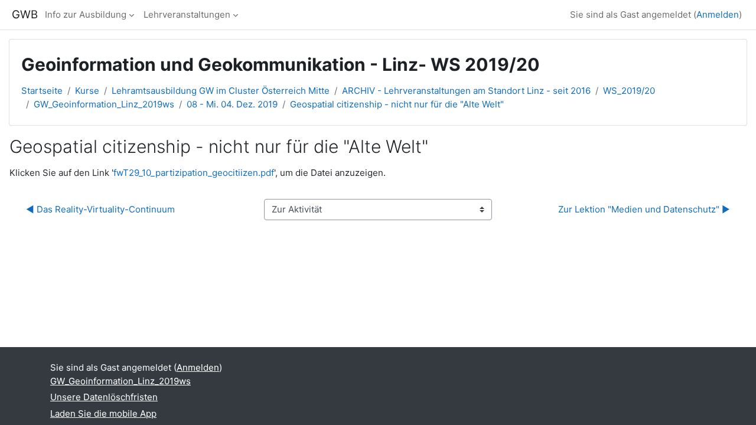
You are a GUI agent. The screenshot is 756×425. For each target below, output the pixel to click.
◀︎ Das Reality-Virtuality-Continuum (100, 209)
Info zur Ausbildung (85, 14)
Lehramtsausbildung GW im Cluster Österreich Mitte (221, 90)
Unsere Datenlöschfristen (104, 397)
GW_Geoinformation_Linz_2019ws (104, 104)
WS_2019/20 (629, 90)
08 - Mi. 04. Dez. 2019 (232, 104)
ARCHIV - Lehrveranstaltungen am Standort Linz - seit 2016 (466, 90)
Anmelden (717, 14)
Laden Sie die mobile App (103, 413)
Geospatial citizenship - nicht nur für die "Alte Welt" (397, 104)
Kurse (87, 90)
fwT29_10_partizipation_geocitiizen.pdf (193, 172)
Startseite (42, 90)
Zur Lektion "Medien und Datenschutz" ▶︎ (644, 209)
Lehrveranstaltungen (187, 14)
